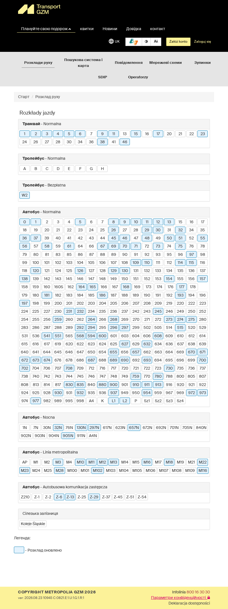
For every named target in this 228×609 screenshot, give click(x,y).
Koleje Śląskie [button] (33, 524)
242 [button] (135, 312)
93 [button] (158, 255)
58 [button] (46, 246)
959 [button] (158, 393)
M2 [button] (47, 462)
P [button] (136, 401)
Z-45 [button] (118, 497)
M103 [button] (110, 471)
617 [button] (47, 344)
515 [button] (180, 328)
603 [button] (124, 336)
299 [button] (136, 328)
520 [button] (191, 328)
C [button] (47, 169)
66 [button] (91, 246)
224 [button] (24, 312)
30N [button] (47, 428)
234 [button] (91, 312)
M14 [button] (124, 462)
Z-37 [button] (106, 497)
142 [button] (47, 279)
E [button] (69, 169)
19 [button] (36, 230)
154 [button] (169, 279)
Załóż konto (178, 41)
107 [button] (114, 263)
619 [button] (58, 344)
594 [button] (91, 336)
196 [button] (202, 295)
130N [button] (81, 428)
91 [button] (136, 255)
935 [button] (91, 393)
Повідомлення (129, 63)
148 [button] (102, 279)
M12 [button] (102, 462)
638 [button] (191, 344)
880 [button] (102, 385)
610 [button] (180, 336)
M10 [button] (80, 462)
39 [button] (46, 238)
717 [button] (113, 368)
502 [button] (147, 328)
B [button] (35, 169)
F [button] (80, 169)
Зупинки (202, 63)
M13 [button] (113, 462)
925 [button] (35, 393)
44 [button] (102, 238)
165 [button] (93, 287)
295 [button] (102, 328)
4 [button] (58, 134)
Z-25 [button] (82, 497)
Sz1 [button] (147, 401)
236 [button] (113, 312)
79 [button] (25, 255)
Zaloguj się (202, 41)
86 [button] (80, 255)
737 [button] (203, 368)
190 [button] (147, 295)
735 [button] (180, 368)
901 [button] (125, 385)
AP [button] (24, 462)
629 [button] (136, 344)
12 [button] (158, 222)
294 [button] (91, 328)
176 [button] (171, 287)
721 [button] (136, 368)
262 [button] (80, 320)
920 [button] (180, 385)
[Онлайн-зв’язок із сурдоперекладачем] (133, 42)
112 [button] (169, 263)
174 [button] (159, 287)
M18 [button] (169, 462)
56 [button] (24, 246)
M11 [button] (91, 462)
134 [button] (169, 271)
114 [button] (180, 263)
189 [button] (136, 295)
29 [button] (147, 230)
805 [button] (191, 376)
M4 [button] (69, 462)
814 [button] (47, 385)
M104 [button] (124, 471)
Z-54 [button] (142, 497)
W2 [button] (25, 195)
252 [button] (202, 312)
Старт (23, 97)
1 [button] (24, 134)
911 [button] (147, 385)
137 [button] (202, 271)
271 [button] (147, 320)
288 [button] (58, 328)
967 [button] (169, 393)
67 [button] (102, 246)
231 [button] (69, 312)
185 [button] (91, 295)
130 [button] (125, 271)
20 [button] (169, 134)
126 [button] (80, 271)
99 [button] (24, 263)
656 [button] (124, 352)
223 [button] (202, 303)
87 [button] (91, 255)
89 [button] (113, 255)
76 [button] (191, 246)
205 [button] (113, 303)
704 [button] (35, 368)
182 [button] (58, 295)
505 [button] (158, 328)
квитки (87, 29)
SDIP (102, 77)
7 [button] (91, 134)
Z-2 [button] (48, 497)
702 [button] (24, 368)
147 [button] (91, 279)
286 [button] (35, 328)
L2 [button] (125, 401)
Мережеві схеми (165, 63)
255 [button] (35, 320)
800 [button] (180, 376)
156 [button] (191, 279)
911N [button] (81, 436)
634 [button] (158, 344)
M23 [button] (25, 471)
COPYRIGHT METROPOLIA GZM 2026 (57, 592)
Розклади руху (38, 63)
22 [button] (191, 134)
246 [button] (169, 312)
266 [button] (102, 320)
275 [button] (191, 320)
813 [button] (36, 385)
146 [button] (80, 279)
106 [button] (102, 263)
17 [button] (158, 134)
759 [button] (135, 376)
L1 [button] (113, 401)
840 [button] (91, 385)
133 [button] (158, 271)
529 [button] (202, 328)
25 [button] (102, 230)
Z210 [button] (25, 497)
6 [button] (80, 134)
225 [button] (35, 312)
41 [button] (114, 142)
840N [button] (201, 428)
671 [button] (202, 352)
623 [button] (91, 344)
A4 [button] (91, 401)
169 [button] (137, 287)
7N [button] (35, 428)
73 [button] (158, 246)
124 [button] (58, 271)
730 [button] (169, 368)
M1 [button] (35, 462)
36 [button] (91, 142)
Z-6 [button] (59, 497)
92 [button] (147, 255)
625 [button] (113, 344)
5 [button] (69, 134)
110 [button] (147, 263)
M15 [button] (136, 462)
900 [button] (113, 385)
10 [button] (136, 222)
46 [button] (124, 142)
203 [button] (91, 303)
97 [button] (191, 255)
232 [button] (80, 312)
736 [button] (191, 368)
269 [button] (124, 320)
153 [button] (158, 279)
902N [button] (26, 436)
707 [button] (58, 368)
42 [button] (80, 238)
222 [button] (191, 303)
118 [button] (24, 271)
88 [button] (102, 255)
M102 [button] (97, 471)
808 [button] (24, 385)
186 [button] (102, 295)
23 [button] (202, 134)
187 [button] (114, 295)
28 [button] (58, 142)
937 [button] (113, 393)
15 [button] (136, 134)
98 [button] (202, 255)
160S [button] (58, 287)
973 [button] (202, 393)
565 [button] (69, 336)
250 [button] (191, 312)
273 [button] (169, 320)
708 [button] (69, 368)
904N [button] (54, 436)
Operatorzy (138, 77)
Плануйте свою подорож (44, 29)
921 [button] (192, 385)
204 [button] (102, 303)
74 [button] (169, 246)
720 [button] (125, 368)
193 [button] (180, 295)
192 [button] (169, 295)
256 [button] (47, 320)
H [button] (102, 169)
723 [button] (158, 368)
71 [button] (136, 246)
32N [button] (58, 428)
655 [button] (113, 352)
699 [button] (191, 360)
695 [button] (169, 360)
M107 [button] (163, 471)
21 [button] (180, 134)
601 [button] (113, 336)
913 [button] (158, 385)
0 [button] (24, 222)
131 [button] (135, 271)
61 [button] (69, 246)
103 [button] (69, 263)
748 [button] (113, 376)
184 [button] (80, 295)
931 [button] (69, 393)
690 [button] (124, 360)
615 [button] (24, 344)
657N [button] (134, 428)
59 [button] (58, 246)
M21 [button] (191, 462)
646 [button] (69, 352)
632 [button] (146, 344)
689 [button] (113, 360)
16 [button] (147, 134)
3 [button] (47, 134)
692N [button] (161, 428)
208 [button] (147, 303)
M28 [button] (60, 471)
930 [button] (58, 393)
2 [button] (36, 134)
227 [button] (47, 312)
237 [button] (125, 312)
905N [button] (68, 436)
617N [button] (107, 428)
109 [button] (136, 263)
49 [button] (158, 238)
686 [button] (80, 360)
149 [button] (113, 279)
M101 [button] (85, 471)
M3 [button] (58, 462)
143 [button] (58, 279)
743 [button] (58, 376)
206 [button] (124, 303)
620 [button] (69, 344)
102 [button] (58, 263)
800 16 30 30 (198, 592)
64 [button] (80, 246)
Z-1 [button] (36, 497)
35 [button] (202, 230)
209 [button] (158, 303)
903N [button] (40, 436)
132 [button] (147, 271)
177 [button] (181, 287)
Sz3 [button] (169, 401)
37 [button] (36, 238)
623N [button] (120, 428)
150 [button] (125, 279)
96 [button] (180, 255)
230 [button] (57, 312)
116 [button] (202, 263)
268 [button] (113, 320)
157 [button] (202, 279)
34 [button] (80, 142)
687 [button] (91, 360)
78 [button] (202, 246)
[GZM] (39, 9)
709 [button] (80, 368)
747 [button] (103, 376)
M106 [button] (150, 471)
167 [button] (115, 287)
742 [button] (47, 376)
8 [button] (113, 222)
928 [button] (47, 393)
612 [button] (192, 336)
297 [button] (125, 328)
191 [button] (158, 295)
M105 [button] (137, 471)
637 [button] (180, 344)
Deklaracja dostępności (189, 603)
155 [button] (180, 279)
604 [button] (136, 336)
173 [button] (148, 287)
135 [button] (180, 271)
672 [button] (24, 360)
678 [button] (69, 360)
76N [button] (69, 428)
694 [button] (158, 360)
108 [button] (125, 263)
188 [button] (125, 295)
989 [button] (58, 401)
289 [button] (69, 328)
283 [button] (24, 328)
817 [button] (58, 385)
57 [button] (36, 246)
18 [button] (25, 230)
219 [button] (169, 303)
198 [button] (36, 303)
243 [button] (146, 312)
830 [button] (69, 385)
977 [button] (36, 401)
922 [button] (202, 385)
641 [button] (36, 352)
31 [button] (169, 230)
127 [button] (91, 271)
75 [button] (180, 246)
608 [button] (158, 336)
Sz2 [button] (158, 401)
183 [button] (69, 295)
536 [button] (35, 336)
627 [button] (125, 344)
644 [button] (47, 352)
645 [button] (58, 352)
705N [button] (187, 428)
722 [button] (147, 368)
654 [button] (102, 352)
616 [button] (36, 344)
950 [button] (136, 393)
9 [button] (102, 134)
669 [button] (180, 352)
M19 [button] (180, 462)
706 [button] (46, 368)
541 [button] (47, 336)
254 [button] (24, 320)
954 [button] (147, 393)
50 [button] (169, 238)
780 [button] (158, 376)
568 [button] (80, 336)
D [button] (58, 169)
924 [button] (24, 393)
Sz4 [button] (180, 401)
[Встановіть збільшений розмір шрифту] (155, 42)
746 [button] (91, 376)
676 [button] (57, 360)
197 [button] (25, 303)
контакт (157, 29)
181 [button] (46, 295)
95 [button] (169, 255)
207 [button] (136, 303)
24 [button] (24, 142)
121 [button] (46, 271)
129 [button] (114, 271)
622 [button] (80, 344)
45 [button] (113, 238)
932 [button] (80, 393)
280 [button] (202, 320)
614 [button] (202, 336)
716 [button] (102, 368)
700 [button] (202, 360)
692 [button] (136, 360)
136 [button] (192, 271)
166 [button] (104, 287)
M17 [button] (158, 462)
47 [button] (136, 238)
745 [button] (80, 376)
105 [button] (91, 263)
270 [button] (136, 320)
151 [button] (135, 279)
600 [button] (102, 336)
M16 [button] (147, 462)
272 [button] (158, 320)
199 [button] (47, 303)
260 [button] (69, 320)
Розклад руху (47, 97)
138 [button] (25, 279)
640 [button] (24, 352)
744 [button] (69, 376)
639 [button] (202, 344)
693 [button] (147, 360)
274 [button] (180, 320)
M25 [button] (48, 471)
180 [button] (36, 295)
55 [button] (202, 238)
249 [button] (180, 312)
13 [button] (125, 134)
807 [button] (202, 376)
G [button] (91, 169)
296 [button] (113, 328)
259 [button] (58, 320)
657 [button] (135, 352)
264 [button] (91, 320)
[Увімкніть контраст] (146, 42)
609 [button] (169, 336)
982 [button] (47, 401)
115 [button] (191, 263)
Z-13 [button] (70, 497)
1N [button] (25, 428)
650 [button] (91, 352)
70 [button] (125, 246)
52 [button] (191, 238)
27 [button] (47, 142)
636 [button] (169, 344)
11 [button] (113, 134)
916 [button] (169, 385)
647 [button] (80, 352)
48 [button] (147, 238)
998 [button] (80, 401)
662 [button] (147, 352)
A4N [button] (93, 436)
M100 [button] (72, 471)
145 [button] (69, 279)
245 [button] (158, 312)
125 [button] (69, 271)
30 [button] (69, 142)
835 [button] (80, 385)
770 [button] (147, 376)
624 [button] (102, 344)
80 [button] (35, 255)
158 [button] (24, 287)
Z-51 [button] (130, 497)
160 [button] (47, 287)
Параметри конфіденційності (179, 598)
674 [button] (47, 360)
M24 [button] (36, 471)
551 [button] (58, 336)
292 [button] (80, 328)
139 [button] (36, 279)
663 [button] (158, 352)
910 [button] (136, 385)
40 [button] (58, 238)
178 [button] (193, 287)
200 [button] (58, 303)
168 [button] (126, 287)
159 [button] (36, 287)
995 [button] (69, 401)
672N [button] (147, 428)
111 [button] (158, 263)
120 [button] (36, 271)
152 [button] (147, 279)
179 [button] (25, 295)
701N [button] (174, 428)
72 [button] (147, 246)
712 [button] (91, 368)
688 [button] (102, 360)
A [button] (24, 169)
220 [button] (180, 303)
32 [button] (180, 230)
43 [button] (91, 238)
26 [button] (35, 142)
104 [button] (80, 263)
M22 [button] (203, 462)
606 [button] (147, 336)
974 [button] (24, 401)
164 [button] (81, 287)
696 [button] (180, 360)
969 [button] (180, 393)
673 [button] (36, 360)
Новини (110, 29)
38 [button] (102, 142)
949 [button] (124, 393)
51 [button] (180, 238)
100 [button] (36, 263)
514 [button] (169, 328)
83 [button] (58, 255)
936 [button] (102, 393)
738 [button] (24, 376)
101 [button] (46, 263)
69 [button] (113, 246)
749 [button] (125, 376)
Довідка (133, 29)
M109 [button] (190, 471)
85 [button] (69, 255)
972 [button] (191, 393)
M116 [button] (203, 471)
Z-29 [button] (94, 497)
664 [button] (169, 352)
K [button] (102, 401)
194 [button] (191, 295)
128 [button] (103, 271)
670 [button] (191, 352)
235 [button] (102, 312)
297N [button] (94, 428)
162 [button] (71, 287)
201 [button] (69, 303)
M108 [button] (177, 471)
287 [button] (47, 328)
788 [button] (169, 376)
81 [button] (47, 255)
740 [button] (36, 376)
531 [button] (25, 336)
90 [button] (124, 255)
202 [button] (80, 303)
